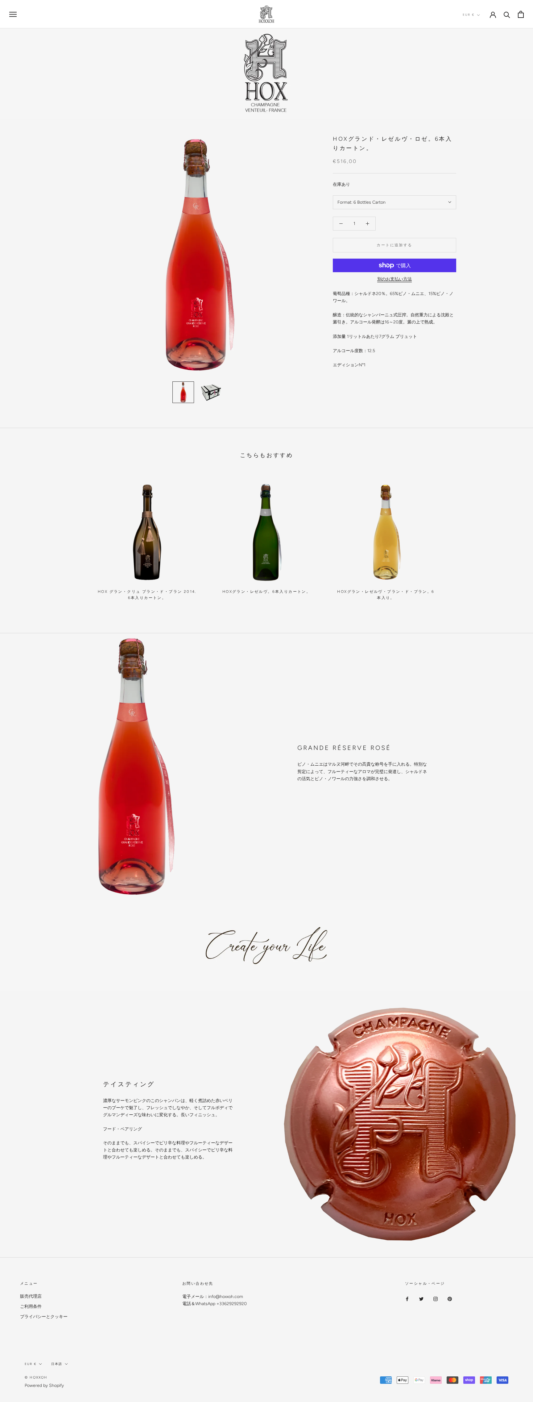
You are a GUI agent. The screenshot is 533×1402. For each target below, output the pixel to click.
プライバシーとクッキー (44, 1316)
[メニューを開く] (13, 14)
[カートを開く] (521, 14)
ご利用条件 (31, 1306)
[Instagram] (435, 1298)
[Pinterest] (450, 1298)
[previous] (19, 538)
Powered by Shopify (44, 1385)
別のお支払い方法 (394, 279)
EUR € (468, 15)
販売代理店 (31, 1296)
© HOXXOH (36, 1377)
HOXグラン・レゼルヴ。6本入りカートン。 (266, 591)
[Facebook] (407, 1298)
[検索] (507, 14)
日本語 (56, 1364)
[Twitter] (421, 1298)
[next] (514, 538)
